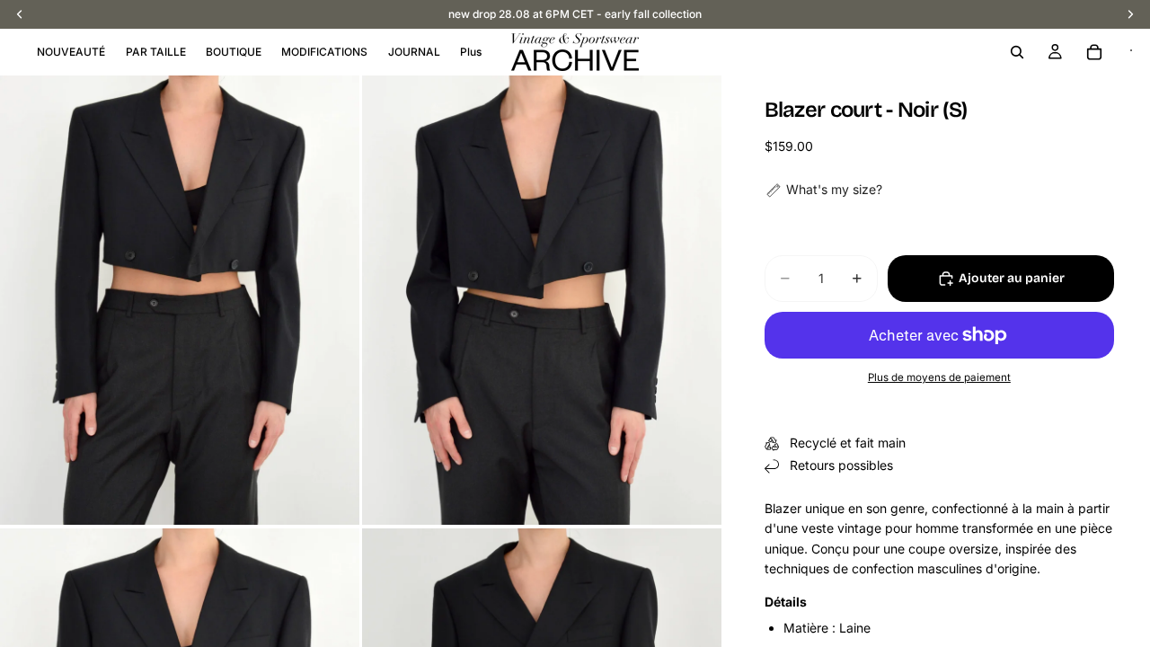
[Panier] (1094, 52)
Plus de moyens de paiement (939, 377)
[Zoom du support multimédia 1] (179, 300)
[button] (823, 189)
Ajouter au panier (1012, 278)
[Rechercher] (1017, 52)
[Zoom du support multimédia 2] (541, 300)
